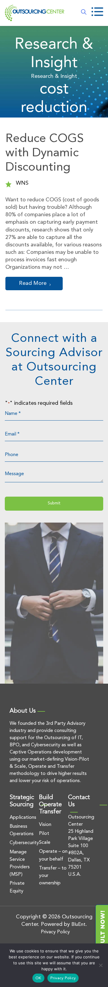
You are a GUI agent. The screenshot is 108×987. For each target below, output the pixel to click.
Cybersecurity (24, 843)
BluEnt (78, 924)
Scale (44, 842)
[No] (101, 965)
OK (38, 978)
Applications (23, 817)
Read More (32, 283)
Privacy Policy (55, 932)
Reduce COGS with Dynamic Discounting (44, 153)
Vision (45, 824)
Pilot (44, 833)
